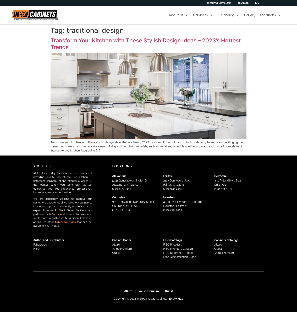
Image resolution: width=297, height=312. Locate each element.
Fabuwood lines (65, 222)
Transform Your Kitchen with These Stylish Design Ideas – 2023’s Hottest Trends (146, 43)
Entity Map (176, 298)
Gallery (249, 15)
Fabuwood (58, 214)
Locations (268, 15)
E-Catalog (225, 15)
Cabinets (200, 15)
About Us (176, 15)
